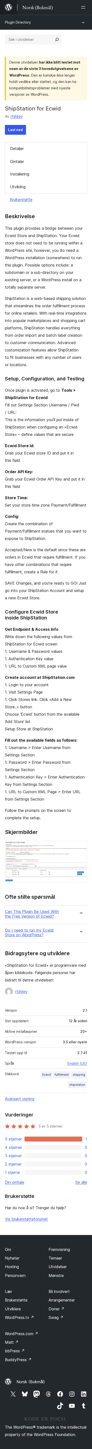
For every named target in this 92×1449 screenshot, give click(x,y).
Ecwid (46, 1074)
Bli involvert (59, 1291)
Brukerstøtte (21, 199)
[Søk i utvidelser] (57, 39)
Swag (56, 1317)
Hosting (12, 1266)
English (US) (77, 1063)
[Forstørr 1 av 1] (80, 846)
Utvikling (18, 186)
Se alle (81, 1182)
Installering (19, 174)
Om (8, 1249)
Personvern (15, 1275)
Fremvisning (59, 1249)
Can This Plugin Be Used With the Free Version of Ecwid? (32, 914)
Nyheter (12, 1258)
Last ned (15, 130)
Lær (8, 1291)
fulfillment (62, 1074)
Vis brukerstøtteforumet (26, 1219)
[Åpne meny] (84, 7)
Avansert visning (19, 1098)
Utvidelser (58, 1266)
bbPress (15, 1350)
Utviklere (13, 1308)
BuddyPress (18, 1359)
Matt (12, 1342)
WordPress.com (21, 1333)
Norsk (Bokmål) (30, 1381)
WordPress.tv (19, 1317)
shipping (79, 1074)
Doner (57, 1308)
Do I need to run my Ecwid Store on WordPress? (29, 932)
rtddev (17, 116)
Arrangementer (62, 1300)
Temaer (55, 1258)
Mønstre (56, 1275)
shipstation (77, 1085)
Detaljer (17, 148)
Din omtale (14, 1182)
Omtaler (17, 161)
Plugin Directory (18, 22)
